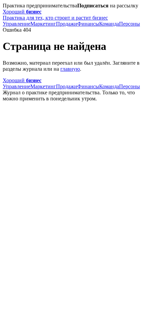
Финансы (88, 24)
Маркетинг (43, 24)
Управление (16, 24)
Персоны (129, 24)
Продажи (66, 24)
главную (70, 69)
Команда (109, 24)
